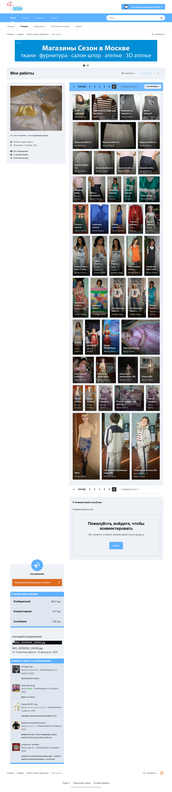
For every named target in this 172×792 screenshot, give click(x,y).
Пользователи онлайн (60, 26)
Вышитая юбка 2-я (83, 142)
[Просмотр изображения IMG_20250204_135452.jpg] (37, 643)
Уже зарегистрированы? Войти (146, 7)
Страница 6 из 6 (129, 86)
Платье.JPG (147, 377)
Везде (151, 18)
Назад (81, 86)
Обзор (13, 18)
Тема (65, 783)
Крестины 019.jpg (131, 348)
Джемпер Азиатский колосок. (33, 723)
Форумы (10, 26)
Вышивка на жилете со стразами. (127, 113)
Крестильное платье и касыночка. (81, 376)
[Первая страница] (73, 86)
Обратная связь (82, 783)
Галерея (24, 26)
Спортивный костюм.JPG (145, 470)
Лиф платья (146, 196)
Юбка (77, 473)
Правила (25, 18)
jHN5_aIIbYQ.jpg (28, 686)
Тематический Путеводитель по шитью (32, 582)
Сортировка (152, 86)
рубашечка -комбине (30, 744)
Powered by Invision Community (86, 787)
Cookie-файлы (102, 783)
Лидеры (78, 26)
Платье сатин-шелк (153, 308)
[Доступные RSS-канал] (161, 773)
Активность (40, 18)
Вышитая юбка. (125, 168)
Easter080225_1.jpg (29, 704)
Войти (116, 545)
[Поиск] (161, 17)
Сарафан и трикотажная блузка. (152, 269)
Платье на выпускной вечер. (103, 376)
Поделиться (128, 73)
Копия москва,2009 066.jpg (92, 345)
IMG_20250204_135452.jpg (27, 648)
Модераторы (39, 26)
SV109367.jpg (27, 667)
